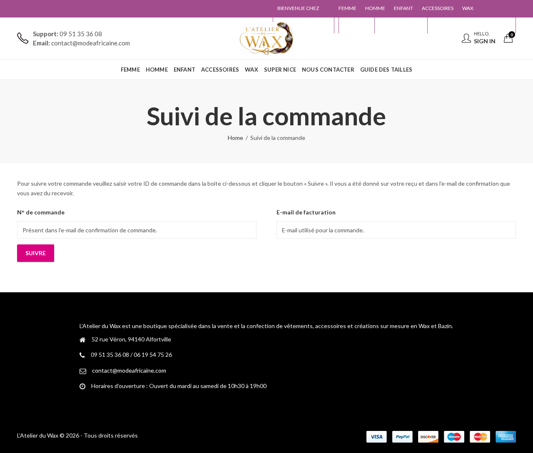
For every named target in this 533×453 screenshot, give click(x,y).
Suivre (35, 252)
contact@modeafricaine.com (129, 370)
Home (235, 137)
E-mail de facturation (306, 212)
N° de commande (41, 212)
